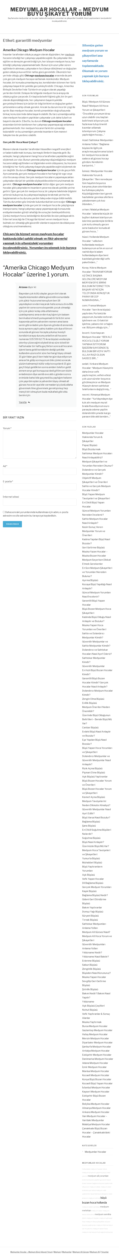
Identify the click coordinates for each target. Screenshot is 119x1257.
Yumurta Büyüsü (91, 858)
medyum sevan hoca (100, 1229)
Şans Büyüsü (89, 825)
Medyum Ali (95, 1252)
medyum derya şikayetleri (95, 1222)
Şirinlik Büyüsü (90, 989)
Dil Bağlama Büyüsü (92, 883)
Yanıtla (23, 402)
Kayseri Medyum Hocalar (95, 1091)
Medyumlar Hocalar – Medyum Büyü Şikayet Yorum (59, 11)
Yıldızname (88, 1001)
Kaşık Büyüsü (89, 891)
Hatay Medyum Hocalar (95, 1034)
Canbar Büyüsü (90, 727)
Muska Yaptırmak (92, 1022)
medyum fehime (102, 1225)
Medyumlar (67, 1252)
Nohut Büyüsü (90, 1009)
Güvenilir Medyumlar (93, 666)
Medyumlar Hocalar (95, 1151)
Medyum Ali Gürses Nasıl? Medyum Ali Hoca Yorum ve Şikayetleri (96, 105)
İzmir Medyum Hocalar (94, 1067)
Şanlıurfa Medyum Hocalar (96, 1046)
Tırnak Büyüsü (90, 919)
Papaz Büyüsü (89, 445)
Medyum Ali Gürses (81, 1252)
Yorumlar (105, 1252)
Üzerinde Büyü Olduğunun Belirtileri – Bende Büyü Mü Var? (97, 719)
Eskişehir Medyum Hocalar (96, 1054)
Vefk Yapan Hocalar (93, 879)
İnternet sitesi (11, 496)
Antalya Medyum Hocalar (96, 1050)
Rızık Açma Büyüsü (92, 768)
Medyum (57, 1252)
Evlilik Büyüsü (89, 703)
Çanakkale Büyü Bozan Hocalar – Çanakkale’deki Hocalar (96, 1132)
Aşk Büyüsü (88, 874)
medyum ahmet (94, 1198)
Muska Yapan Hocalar (94, 977)
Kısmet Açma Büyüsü (93, 797)
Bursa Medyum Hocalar (95, 1026)
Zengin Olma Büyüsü (93, 699)
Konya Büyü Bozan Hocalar (96, 1079)
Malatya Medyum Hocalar (96, 1124)
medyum (69, 54)
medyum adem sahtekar (91, 1207)
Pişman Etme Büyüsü (93, 772)
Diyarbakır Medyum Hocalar (97, 1042)
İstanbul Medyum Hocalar (96, 1087)
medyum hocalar (44, 75)
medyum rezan (96, 1211)
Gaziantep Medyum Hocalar (97, 1030)
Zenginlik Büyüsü (91, 969)
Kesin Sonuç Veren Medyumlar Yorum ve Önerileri (93, 531)
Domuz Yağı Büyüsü (92, 911)
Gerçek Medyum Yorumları (96, 887)
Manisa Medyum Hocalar (95, 1071)
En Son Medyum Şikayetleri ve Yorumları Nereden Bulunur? (97, 572)
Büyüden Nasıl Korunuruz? (96, 973)
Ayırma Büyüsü (90, 580)
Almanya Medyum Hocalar (96, 1108)
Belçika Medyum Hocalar (95, 1104)
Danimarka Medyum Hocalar (97, 1059)
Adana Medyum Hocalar (95, 1063)
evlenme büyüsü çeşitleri (91, 1180)
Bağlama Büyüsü (91, 821)
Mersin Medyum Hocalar (95, 1038)
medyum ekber (95, 1187)
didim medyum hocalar (90, 1218)
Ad (5, 466)
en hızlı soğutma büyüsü (104, 1232)
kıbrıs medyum (97, 1190)
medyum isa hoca (88, 1232)
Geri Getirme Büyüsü (93, 547)
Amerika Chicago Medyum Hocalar (29, 50)
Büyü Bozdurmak (91, 449)
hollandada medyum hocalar (92, 1169)
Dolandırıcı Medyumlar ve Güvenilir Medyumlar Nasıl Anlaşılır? (96, 760)
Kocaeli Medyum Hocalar (95, 1075)
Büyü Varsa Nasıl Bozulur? (96, 817)
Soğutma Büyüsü (91, 838)
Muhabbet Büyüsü (92, 862)
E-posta (8, 481)
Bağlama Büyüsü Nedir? (95, 895)
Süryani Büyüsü (90, 915)
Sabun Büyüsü (89, 964)
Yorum (7, 428)
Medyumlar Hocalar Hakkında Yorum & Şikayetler (97, 175)
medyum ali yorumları (98, 1176)
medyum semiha (103, 1214)
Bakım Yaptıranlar (92, 907)
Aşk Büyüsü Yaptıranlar (95, 776)
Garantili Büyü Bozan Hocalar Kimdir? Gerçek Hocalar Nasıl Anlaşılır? (95, 682)
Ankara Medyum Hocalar (95, 1112)
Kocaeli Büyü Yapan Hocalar (97, 1083)
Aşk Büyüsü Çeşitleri (93, 1005)
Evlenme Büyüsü (91, 960)
